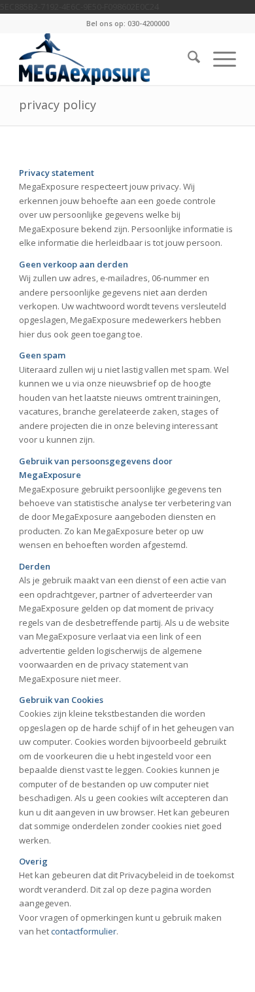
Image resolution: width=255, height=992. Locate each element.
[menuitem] (187, 59)
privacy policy (57, 104)
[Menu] (218, 59)
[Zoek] (187, 59)
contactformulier (83, 931)
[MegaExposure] (105, 59)
